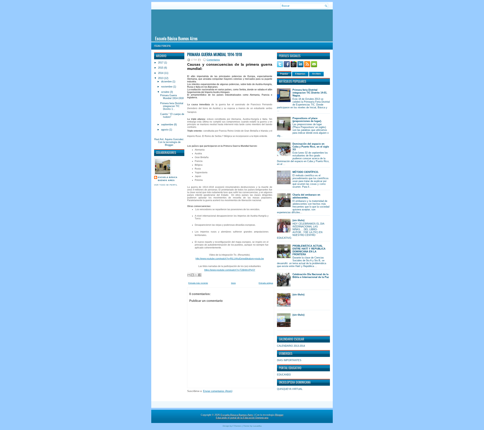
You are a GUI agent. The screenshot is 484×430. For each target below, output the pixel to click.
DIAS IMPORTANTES (289, 360)
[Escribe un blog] (192, 275)
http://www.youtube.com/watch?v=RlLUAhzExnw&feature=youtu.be (229, 258)
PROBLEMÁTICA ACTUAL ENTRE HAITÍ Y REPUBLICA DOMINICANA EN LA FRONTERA (308, 250)
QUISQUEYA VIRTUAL (289, 389)
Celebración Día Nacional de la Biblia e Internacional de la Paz (310, 276)
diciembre (166, 81)
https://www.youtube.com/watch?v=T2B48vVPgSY (229, 270)
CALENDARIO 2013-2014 (291, 345)
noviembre (167, 86)
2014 (161, 73)
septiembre (167, 124)
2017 (161, 62)
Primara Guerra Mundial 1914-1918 (172, 97)
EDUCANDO (284, 374)
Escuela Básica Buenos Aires (176, 38)
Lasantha (257, 426)
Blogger (169, 145)
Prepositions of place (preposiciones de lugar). (307, 120)
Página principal (162, 46)
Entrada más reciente (198, 283)
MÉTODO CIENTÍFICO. (305, 172)
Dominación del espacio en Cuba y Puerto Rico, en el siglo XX (310, 146)
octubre (165, 92)
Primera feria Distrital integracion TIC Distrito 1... (171, 106)
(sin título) (298, 220)
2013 (161, 78)
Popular (284, 74)
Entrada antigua (266, 283)
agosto (165, 129)
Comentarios (213, 60)
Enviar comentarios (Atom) (217, 391)
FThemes (237, 426)
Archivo (316, 74)
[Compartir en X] (196, 275)
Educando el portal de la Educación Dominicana (242, 417)
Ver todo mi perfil (166, 185)
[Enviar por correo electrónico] (189, 275)
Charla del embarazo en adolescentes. (306, 196)
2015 (161, 67)
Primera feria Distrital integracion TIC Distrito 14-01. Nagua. (309, 92)
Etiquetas (300, 74)
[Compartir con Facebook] (200, 275)
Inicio (233, 283)
